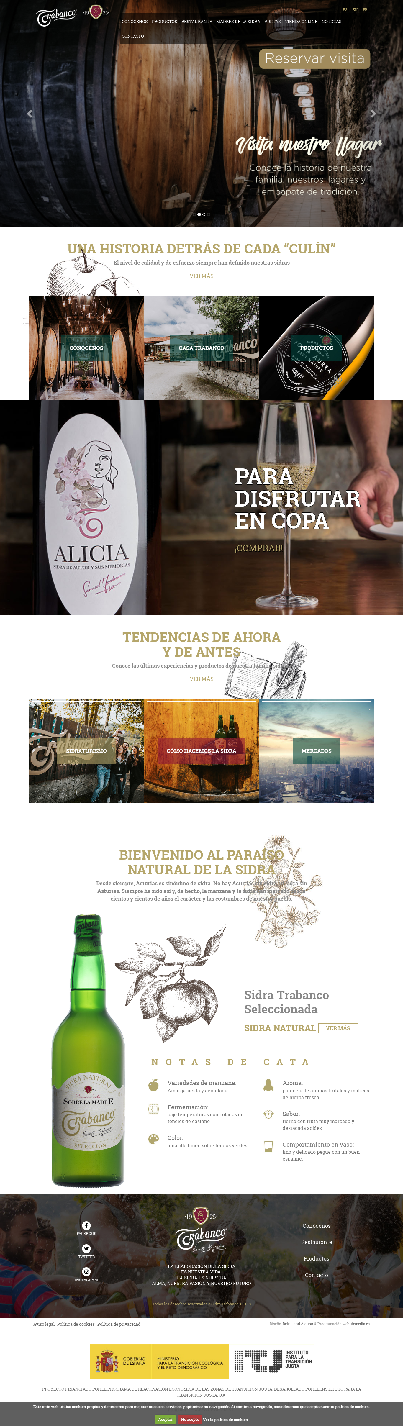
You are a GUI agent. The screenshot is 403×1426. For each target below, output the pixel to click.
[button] (30, 113)
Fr (365, 9)
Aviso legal (44, 1324)
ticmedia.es (360, 1323)
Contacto (133, 36)
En (355, 9)
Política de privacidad (118, 1324)
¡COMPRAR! (259, 548)
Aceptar (165, 1419)
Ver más (202, 276)
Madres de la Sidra (238, 21)
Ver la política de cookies (225, 1419)
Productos (164, 21)
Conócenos (135, 21)
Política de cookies (76, 1324)
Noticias (332, 21)
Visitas (272, 21)
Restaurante (196, 21)
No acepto (190, 1419)
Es (345, 9)
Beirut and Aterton (298, 1323)
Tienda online (301, 21)
